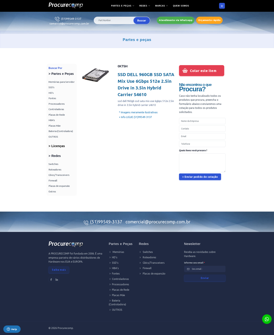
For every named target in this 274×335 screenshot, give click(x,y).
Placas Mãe (55, 125)
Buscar (141, 20)
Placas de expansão (59, 186)
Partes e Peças (121, 6)
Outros (52, 191)
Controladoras (56, 109)
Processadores (57, 103)
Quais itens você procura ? (193, 150)
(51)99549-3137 (71, 18)
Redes (143, 6)
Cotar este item (203, 71)
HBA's (52, 120)
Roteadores (55, 169)
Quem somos (181, 6)
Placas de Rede (57, 114)
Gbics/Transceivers (59, 175)
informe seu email (194, 262)
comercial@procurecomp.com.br (69, 23)
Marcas (160, 6)
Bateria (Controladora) (61, 131)
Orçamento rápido (209, 20)
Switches (53, 164)
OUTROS (53, 136)
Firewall (53, 180)
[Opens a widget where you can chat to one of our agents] (12, 329)
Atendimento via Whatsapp (175, 20)
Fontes (52, 98)
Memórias (118, 251)
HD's (51, 92)
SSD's (51, 87)
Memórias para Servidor (62, 82)
